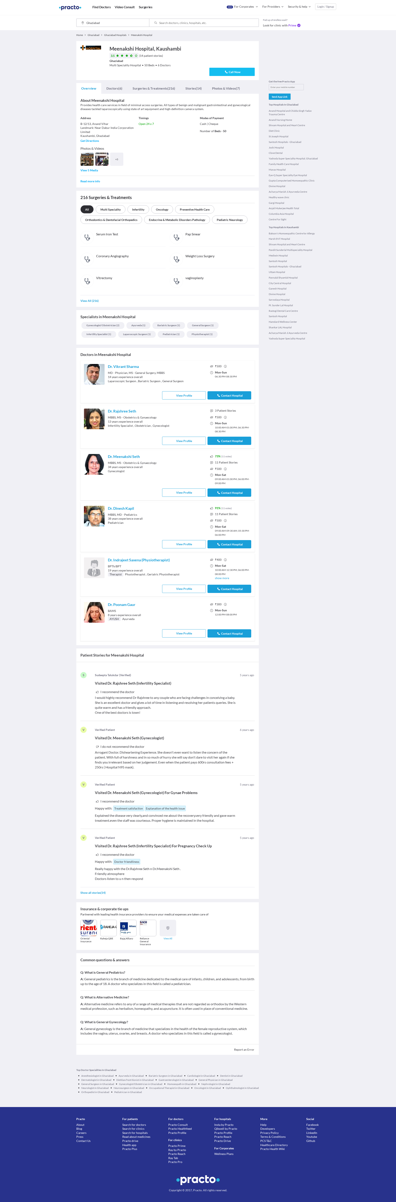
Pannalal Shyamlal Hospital (283, 277)
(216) (154, 88)
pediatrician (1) (171, 334)
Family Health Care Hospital (284, 164)
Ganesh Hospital (277, 288)
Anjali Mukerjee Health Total (284, 208)
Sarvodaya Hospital (279, 299)
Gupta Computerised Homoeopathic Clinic (292, 180)
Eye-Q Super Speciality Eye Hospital (288, 175)
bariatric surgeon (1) (168, 325)
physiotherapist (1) (202, 334)
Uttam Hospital (277, 272)
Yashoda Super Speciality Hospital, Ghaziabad (293, 158)
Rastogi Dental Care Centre (283, 310)
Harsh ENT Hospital (279, 238)
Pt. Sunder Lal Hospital (281, 305)
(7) (226, 88)
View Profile (184, 395)
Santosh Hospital (278, 261)
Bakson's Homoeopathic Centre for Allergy (292, 233)
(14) (193, 88)
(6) (114, 88)
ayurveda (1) (138, 325)
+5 (116, 159)
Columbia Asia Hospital (281, 213)
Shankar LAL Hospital (280, 327)
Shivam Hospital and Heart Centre (287, 125)
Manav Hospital (277, 169)
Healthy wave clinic (279, 197)
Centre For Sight (277, 219)
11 (226, 462)
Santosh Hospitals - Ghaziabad (285, 141)
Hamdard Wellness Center (283, 321)
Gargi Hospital (276, 202)
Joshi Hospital (276, 147)
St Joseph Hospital (278, 136)
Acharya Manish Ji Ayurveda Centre (288, 191)
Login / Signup (325, 6)
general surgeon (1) (203, 325)
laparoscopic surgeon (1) (137, 334)
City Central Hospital (280, 283)
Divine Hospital (277, 186)
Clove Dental (276, 152)
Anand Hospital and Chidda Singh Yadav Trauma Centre (290, 112)
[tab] (88, 88)
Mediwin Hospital (278, 255)
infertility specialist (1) (98, 334)
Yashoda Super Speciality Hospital (287, 338)
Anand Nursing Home (280, 119)
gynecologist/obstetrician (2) (102, 325)
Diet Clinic (274, 130)
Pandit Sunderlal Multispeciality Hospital (290, 249)
